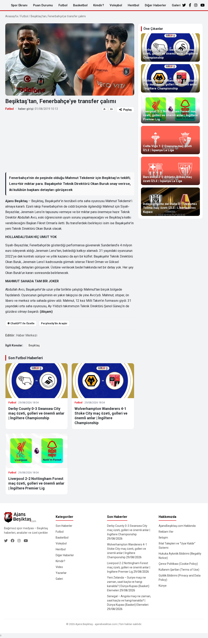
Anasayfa (11, 16)
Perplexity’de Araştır (54, 323)
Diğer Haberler (155, 5)
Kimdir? (98, 5)
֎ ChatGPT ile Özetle (21, 323)
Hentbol (133, 5)
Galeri (176, 5)
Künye (163, 585)
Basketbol (80, 5)
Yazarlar (61, 572)
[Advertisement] (69, 142)
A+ (111, 109)
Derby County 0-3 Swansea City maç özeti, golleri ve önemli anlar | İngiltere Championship (36, 413)
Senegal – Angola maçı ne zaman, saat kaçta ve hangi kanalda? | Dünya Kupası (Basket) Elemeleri (129, 600)
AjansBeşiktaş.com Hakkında (177, 525)
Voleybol (116, 5)
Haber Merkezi (26, 335)
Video (59, 567)
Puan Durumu (43, 5)
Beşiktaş (34, 345)
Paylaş (127, 109)
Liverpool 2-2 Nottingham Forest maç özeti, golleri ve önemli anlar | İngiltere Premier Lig (36, 483)
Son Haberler (64, 525)
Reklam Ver (166, 531)
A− (104, 109)
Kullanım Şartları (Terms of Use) (179, 569)
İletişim (163, 537)
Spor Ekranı (19, 5)
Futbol (62, 5)
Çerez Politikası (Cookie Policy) (178, 563)
